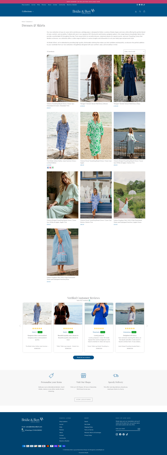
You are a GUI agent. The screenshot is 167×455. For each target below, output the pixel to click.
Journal (33, 5)
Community (62, 5)
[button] (20, 326)
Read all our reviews (83, 357)
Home (23, 21)
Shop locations (26, 5)
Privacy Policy (88, 435)
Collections (27, 11)
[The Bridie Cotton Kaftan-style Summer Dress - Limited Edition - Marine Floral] (48, 167)
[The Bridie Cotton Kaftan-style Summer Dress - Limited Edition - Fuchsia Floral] (50, 167)
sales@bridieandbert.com (34, 427)
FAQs (38, 5)
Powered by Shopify (83, 452)
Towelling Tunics (134, 36)
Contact (55, 5)
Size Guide (87, 424)
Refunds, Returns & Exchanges (92, 432)
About (49, 5)
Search (86, 421)
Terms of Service (88, 430)
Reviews (44, 5)
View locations (83, 399)
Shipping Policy (88, 427)
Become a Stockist (72, 5)
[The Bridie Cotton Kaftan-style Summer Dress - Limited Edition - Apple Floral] (52, 167)
